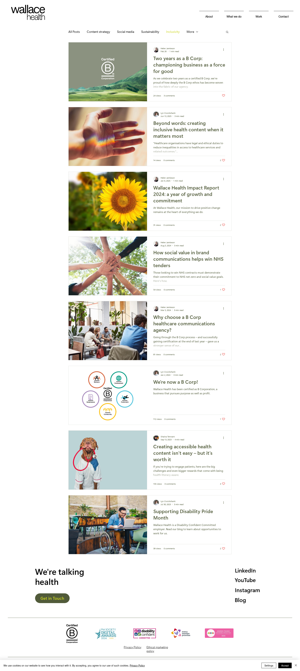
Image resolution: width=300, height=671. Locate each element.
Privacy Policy (132, 647)
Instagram (247, 590)
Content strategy (98, 32)
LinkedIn (245, 570)
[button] (227, 32)
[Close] (296, 665)
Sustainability (150, 32)
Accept (285, 665)
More (190, 32)
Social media (125, 32)
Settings (268, 665)
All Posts (74, 32)
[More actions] (225, 50)
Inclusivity (173, 32)
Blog (240, 599)
